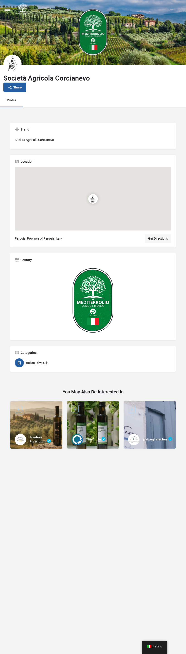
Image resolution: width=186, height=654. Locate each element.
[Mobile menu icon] (8, 9)
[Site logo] (23, 9)
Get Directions (158, 238)
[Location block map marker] (93, 199)
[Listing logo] (12, 64)
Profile (11, 100)
